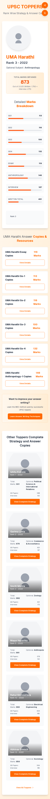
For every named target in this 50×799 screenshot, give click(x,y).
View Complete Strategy (25, 502)
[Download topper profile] (45, 13)
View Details (25, 262)
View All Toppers (23, 787)
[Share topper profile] (45, 5)
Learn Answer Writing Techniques (25, 416)
